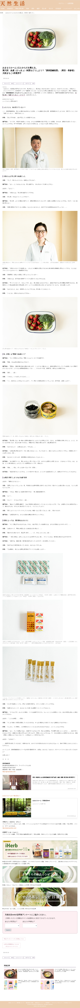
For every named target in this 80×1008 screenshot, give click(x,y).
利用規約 (48, 1002)
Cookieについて (68, 1002)
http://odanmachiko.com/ (9, 828)
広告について (11, 1002)
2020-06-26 (6, 78)
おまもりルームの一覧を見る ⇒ (11, 795)
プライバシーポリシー (57, 1002)
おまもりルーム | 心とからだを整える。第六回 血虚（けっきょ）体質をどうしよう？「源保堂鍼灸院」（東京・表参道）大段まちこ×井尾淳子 (39, 70)
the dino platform (42, 1006)
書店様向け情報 (29, 1002)
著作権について (20, 1002)
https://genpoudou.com (8, 771)
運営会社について (39, 1002)
